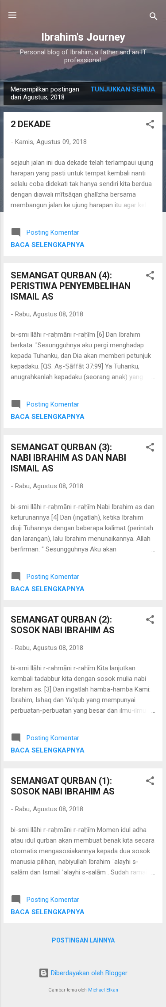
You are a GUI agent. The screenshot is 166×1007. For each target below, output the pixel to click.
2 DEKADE (30, 124)
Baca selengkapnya (48, 245)
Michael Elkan (103, 990)
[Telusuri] (153, 17)
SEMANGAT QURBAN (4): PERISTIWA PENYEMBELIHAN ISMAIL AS (71, 286)
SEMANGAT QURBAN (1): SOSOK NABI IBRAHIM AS (63, 786)
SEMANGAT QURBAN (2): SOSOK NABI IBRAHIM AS (63, 624)
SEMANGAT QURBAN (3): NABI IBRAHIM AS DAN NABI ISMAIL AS (68, 458)
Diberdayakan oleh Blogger (88, 973)
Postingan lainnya (83, 940)
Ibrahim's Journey (83, 37)
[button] (150, 126)
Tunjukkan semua (122, 89)
